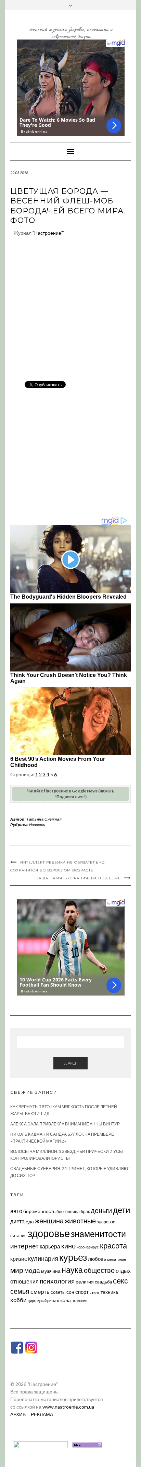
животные (80, 1220)
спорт (82, 1292)
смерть (40, 1291)
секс (120, 1280)
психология (57, 1281)
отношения (24, 1281)
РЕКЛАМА (42, 1414)
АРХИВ (18, 1414)
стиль (95, 1292)
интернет (24, 1246)
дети (121, 1210)
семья (19, 1291)
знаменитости (98, 1234)
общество (99, 1270)
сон (70, 1292)
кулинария (43, 1258)
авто (16, 1210)
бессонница (68, 1211)
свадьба (103, 1282)
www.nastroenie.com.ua (68, 1407)
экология (79, 1300)
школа (64, 1300)
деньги (101, 1210)
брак (85, 1211)
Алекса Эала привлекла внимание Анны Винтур (65, 1123)
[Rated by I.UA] (40, 1444)
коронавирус (88, 1247)
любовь (97, 1259)
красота (113, 1245)
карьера (50, 1246)
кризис (18, 1258)
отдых (123, 1270)
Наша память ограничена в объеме (78, 878)
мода (32, 1270)
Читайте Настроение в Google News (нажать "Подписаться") (70, 793)
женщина (49, 1221)
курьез (73, 1257)
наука (72, 1270)
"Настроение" (48, 233)
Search (70, 1063)
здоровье (49, 1233)
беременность (39, 1211)
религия (85, 1282)
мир (16, 1270)
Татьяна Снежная (44, 819)
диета (17, 1221)
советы (58, 1292)
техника (109, 1292)
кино (68, 1246)
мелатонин (116, 1259)
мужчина (51, 1271)
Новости (37, 824)
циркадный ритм (42, 1300)
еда (30, 1221)
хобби (18, 1299)
